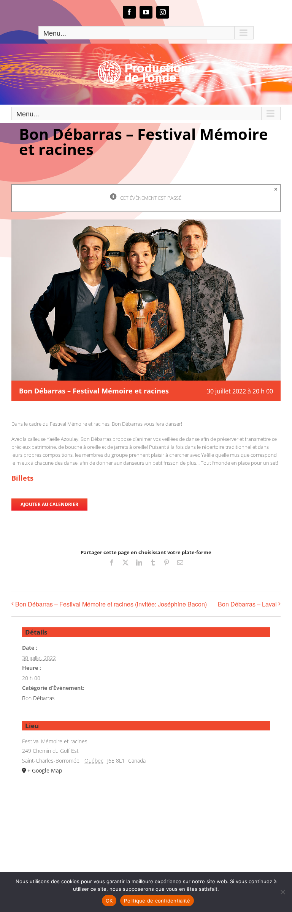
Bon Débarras (38, 698)
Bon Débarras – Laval (247, 604)
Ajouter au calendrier (49, 504)
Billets (22, 478)
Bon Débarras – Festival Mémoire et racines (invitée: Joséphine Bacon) (111, 604)
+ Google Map (44, 770)
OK (109, 901)
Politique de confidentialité (157, 901)
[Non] (282, 892)
